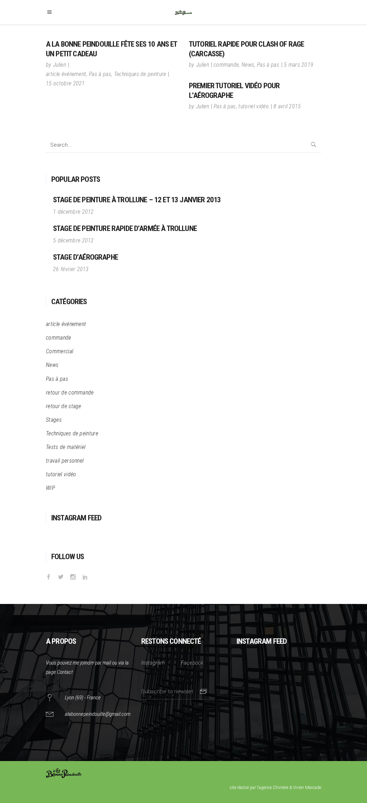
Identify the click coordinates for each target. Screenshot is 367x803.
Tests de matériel (65, 447)
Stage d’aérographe (85, 257)
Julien (59, 64)
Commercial (59, 351)
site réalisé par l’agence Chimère (259, 787)
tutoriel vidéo (253, 106)
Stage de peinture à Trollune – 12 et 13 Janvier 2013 (137, 199)
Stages (54, 419)
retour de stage (63, 406)
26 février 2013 (71, 269)
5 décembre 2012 (73, 240)
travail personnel (65, 460)
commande (226, 64)
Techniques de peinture (140, 74)
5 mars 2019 (299, 64)
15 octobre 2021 (65, 83)
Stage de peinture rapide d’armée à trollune (125, 228)
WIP (50, 488)
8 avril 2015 (287, 106)
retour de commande (70, 392)
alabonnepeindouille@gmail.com (97, 714)
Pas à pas (100, 74)
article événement (66, 74)
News (248, 64)
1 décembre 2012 (73, 211)
